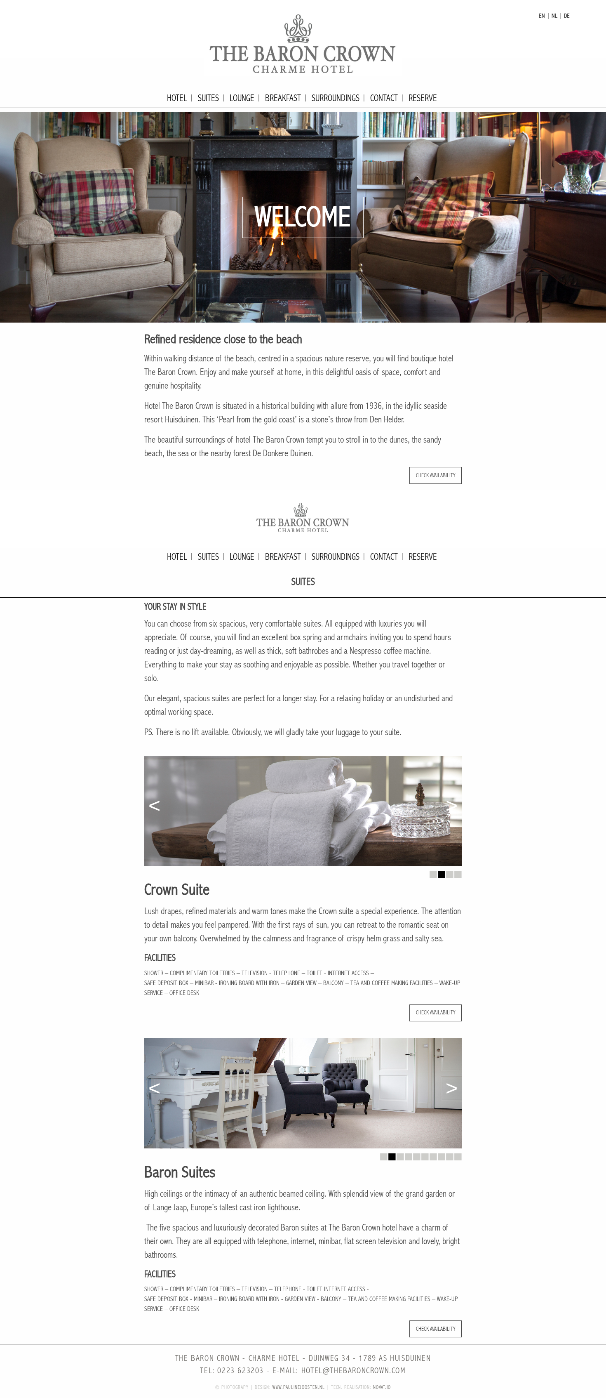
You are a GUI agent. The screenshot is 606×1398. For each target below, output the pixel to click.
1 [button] (433, 872)
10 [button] (457, 1154)
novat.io (382, 1387)
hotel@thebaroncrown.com (353, 1371)
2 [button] (441, 872)
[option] (303, 217)
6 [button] (424, 1154)
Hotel (177, 98)
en (542, 15)
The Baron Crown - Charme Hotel (303, 43)
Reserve (423, 98)
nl (554, 15)
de (567, 15)
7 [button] (433, 1154)
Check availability (436, 475)
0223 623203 (240, 1371)
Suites (208, 98)
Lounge (242, 98)
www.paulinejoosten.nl (298, 1387)
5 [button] (416, 1154)
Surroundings (335, 98)
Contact (384, 98)
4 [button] (457, 872)
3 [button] (449, 872)
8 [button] (441, 1154)
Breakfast (283, 98)
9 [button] (449, 1154)
